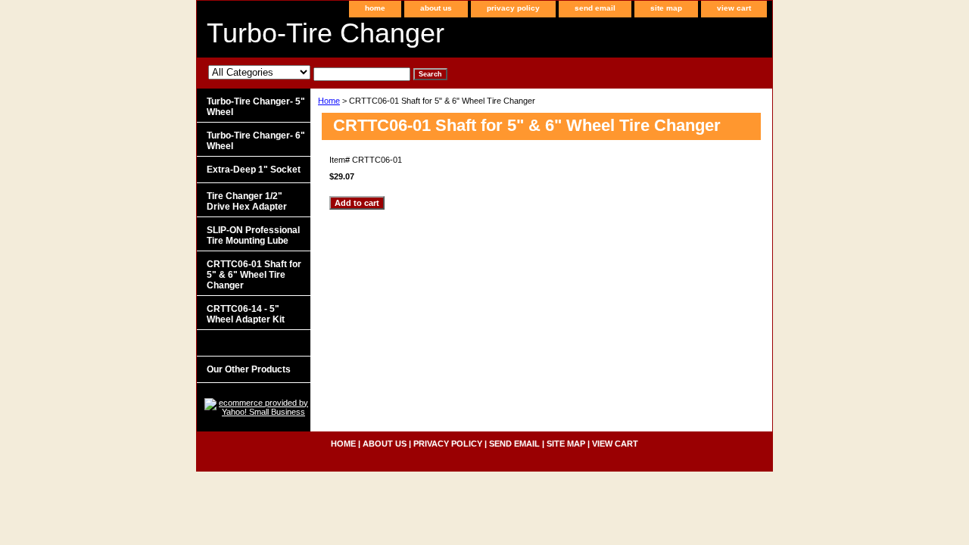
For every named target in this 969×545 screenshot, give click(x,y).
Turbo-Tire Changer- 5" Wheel (256, 106)
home (375, 8)
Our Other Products (249, 369)
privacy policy (513, 8)
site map (666, 8)
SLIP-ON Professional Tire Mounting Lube (253, 235)
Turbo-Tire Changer (325, 32)
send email (595, 8)
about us (436, 8)
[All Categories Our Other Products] (309, 73)
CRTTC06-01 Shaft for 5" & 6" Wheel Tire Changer (254, 275)
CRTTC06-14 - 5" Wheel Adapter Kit (246, 314)
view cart (734, 8)
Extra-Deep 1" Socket (254, 169)
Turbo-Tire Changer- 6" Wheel (256, 140)
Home (329, 100)
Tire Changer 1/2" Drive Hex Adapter (247, 201)
